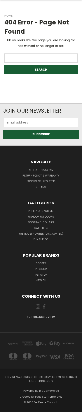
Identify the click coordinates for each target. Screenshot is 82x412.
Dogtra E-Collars (41, 222)
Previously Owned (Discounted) (41, 233)
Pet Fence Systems (41, 211)
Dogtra (41, 263)
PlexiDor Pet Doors (41, 216)
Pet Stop (41, 274)
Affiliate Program (41, 170)
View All (41, 280)
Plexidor (41, 269)
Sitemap (41, 187)
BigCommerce (49, 391)
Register (49, 181)
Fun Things (41, 239)
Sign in (32, 181)
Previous (6, 407)
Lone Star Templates (48, 396)
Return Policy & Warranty (41, 175)
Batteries (41, 228)
